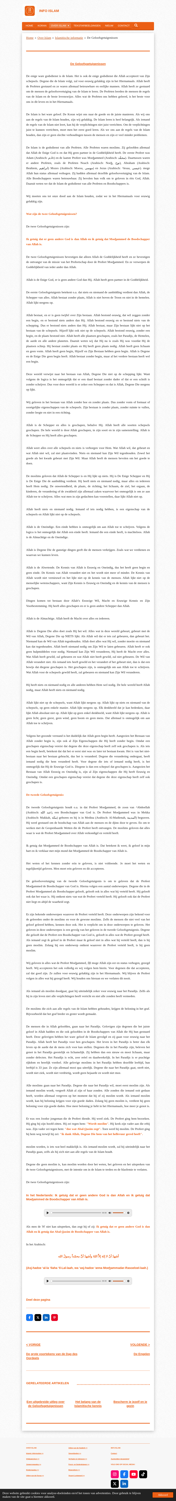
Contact (114, 1453)
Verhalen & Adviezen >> (77, 1459)
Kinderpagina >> (32, 1470)
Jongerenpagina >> (33, 1464)
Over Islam (44, 37)
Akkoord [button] (163, 1494)
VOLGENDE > (140, 1344)
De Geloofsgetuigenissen (102, 37)
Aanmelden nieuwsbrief (120, 1459)
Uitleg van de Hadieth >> (77, 1448)
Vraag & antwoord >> (76, 1476)
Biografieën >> (74, 1470)
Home (30, 37)
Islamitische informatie (69, 37)
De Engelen (142, 1354)
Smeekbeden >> (74, 1453)
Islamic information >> (34, 1453)
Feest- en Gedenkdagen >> (78, 1464)
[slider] (76, 1212)
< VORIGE (33, 1344)
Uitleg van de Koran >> (35, 1476)
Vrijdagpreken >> (32, 1459)
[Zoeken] (136, 25)
